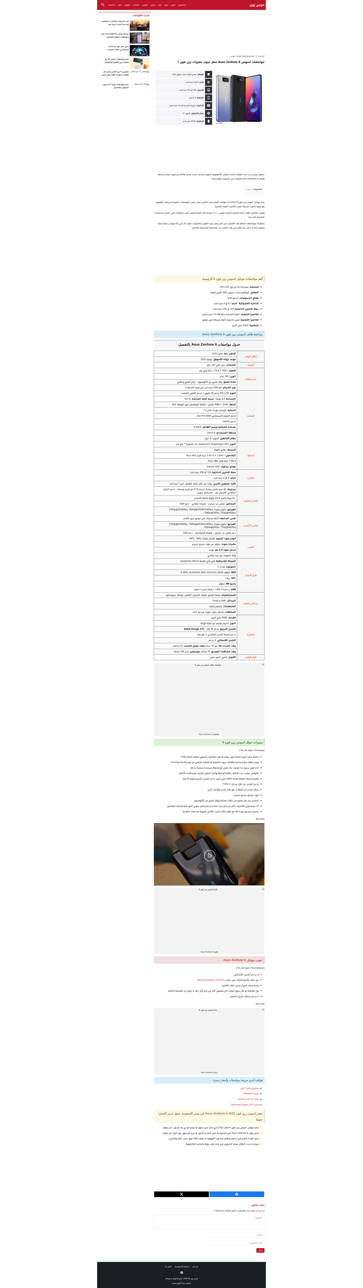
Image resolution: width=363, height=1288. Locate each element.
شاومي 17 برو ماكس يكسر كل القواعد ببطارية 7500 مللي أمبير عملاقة (115, 74)
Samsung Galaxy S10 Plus (211, 980)
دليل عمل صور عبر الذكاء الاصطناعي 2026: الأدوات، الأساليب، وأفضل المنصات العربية (115, 49)
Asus (215, 213)
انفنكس (136, 5)
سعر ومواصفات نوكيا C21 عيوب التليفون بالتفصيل (116, 86)
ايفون (173, 5)
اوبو (159, 5)
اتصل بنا (168, 1266)
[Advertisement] (209, 32)
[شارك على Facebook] (236, 1194)
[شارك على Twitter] (181, 1194)
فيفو (166, 5)
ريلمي (153, 5)
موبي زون (257, 5)
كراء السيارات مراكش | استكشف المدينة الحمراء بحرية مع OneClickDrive (115, 24)
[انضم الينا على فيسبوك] (181, 1273)
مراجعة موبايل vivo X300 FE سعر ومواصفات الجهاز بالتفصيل (115, 35)
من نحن (195, 1266)
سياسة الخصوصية (182, 1266)
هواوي (127, 5)
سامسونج (182, 5)
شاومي (145, 5)
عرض (249, 189)
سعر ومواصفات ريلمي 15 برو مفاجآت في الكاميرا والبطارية (117, 61)
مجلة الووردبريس (178, 1283)
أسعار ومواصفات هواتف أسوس (242, 56)
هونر (120, 5)
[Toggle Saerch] (103, 5)
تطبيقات (111, 5)
